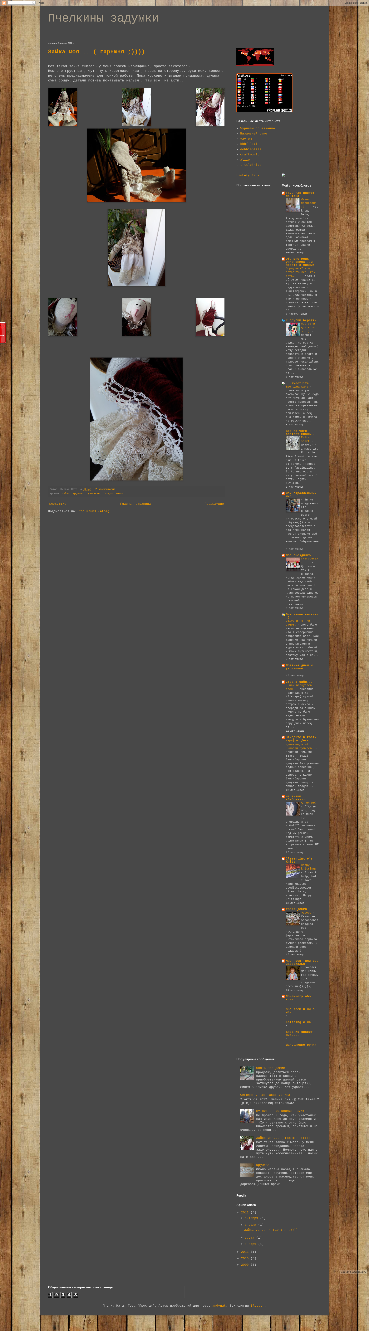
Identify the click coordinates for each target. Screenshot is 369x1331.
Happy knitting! (309, 867)
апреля (251, 1224)
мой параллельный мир (301, 495)
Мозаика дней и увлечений (299, 667)
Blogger (257, 1306)
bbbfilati (249, 144)
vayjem (246, 139)
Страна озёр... (299, 682)
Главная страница (135, 504)
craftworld (249, 154)
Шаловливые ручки (301, 1045)
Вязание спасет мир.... (299, 1033)
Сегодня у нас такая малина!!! (268, 1095)
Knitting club (298, 1022)
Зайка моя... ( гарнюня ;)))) (96, 52)
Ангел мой (309, 803)
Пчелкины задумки (103, 18)
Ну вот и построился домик (280, 1111)
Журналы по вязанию (257, 128)
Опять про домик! (271, 1068)
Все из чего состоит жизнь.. (300, 432)
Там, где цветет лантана (300, 194)
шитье (119, 493)
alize (245, 160)
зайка (66, 493)
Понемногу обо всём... (298, 998)
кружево (78, 493)
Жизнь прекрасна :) (309, 203)
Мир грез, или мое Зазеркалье (302, 962)
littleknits (250, 165)
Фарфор (307, 912)
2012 (246, 1212)
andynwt (219, 1306)
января (251, 1244)
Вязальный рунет (254, 133)
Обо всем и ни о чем (300, 1011)
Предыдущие (214, 504)
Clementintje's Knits (299, 860)
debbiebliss (250, 149)
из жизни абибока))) (295, 798)
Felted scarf (306, 439)
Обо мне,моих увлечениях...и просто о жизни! (300, 262)
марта (250, 1238)
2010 (246, 1258)
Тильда (108, 493)
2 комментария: (106, 489)
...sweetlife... (300, 383)
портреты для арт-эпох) (308, 327)
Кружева (263, 1165)
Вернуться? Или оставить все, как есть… (300, 272)
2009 (246, 1265)
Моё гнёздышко (298, 555)
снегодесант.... (309, 560)
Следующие (57, 504)
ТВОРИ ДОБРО (296, 909)
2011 (246, 1252)
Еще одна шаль (298, 386)
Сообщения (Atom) (94, 511)
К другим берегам (301, 320)
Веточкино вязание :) (302, 616)
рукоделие (93, 493)
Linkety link (247, 175)
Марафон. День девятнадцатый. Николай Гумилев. (300, 744)
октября (252, 1218)
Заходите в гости (301, 737)
